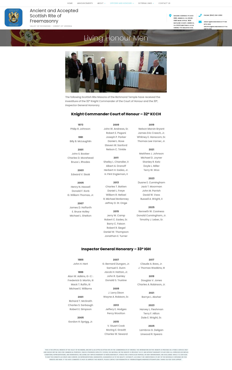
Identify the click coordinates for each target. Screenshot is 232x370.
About (100, 3)
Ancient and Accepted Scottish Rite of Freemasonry (54, 15)
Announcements (85, 3)
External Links (145, 3)
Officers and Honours (121, 3)
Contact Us (164, 3)
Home (70, 3)
